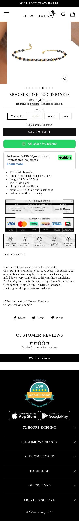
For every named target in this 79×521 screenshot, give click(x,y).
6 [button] (43, 88)
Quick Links (39, 485)
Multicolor (17, 116)
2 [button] (30, 88)
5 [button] (40, 88)
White (51, 116)
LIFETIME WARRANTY (39, 442)
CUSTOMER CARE (39, 456)
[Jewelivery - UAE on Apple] (24, 419)
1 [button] (27, 88)
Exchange (39, 471)
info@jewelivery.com (16, 277)
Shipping (35, 103)
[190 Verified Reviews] (39, 409)
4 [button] (36, 88)
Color (39, 109)
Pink (65, 116)
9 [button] (53, 88)
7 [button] (47, 88)
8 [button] (50, 88)
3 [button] (33, 88)
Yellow (35, 116)
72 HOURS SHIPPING (39, 428)
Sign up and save (39, 500)
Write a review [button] (39, 358)
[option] (39, 3)
